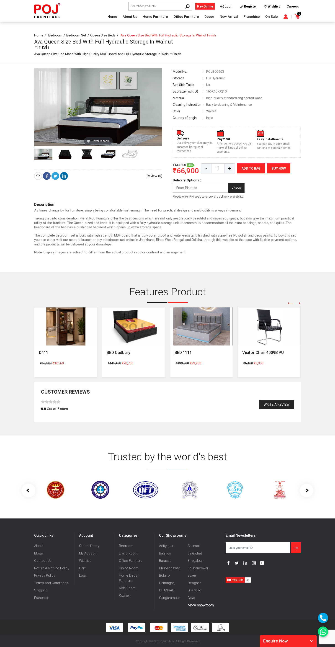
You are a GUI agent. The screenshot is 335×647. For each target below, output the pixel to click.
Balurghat (195, 553)
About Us (130, 17)
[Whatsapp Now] (323, 631)
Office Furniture (186, 17)
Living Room (128, 553)
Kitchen (125, 595)
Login (83, 575)
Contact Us (43, 561)
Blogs (38, 553)
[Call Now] (323, 618)
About (38, 546)
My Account (88, 553)
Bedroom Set (76, 35)
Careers (293, 6)
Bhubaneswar (169, 568)
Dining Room (128, 568)
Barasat (165, 561)
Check (236, 187)
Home (112, 17)
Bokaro (164, 575)
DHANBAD (166, 590)
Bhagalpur (195, 561)
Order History (89, 546)
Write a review (276, 404)
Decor (209, 17)
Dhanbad (194, 590)
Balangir (165, 553)
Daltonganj (167, 583)
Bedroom (55, 35)
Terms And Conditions (51, 583)
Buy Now (279, 168)
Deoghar (194, 583)
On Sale (271, 17)
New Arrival (229, 17)
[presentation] (290, 303)
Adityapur (166, 546)
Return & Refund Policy (51, 568)
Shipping (41, 590)
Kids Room (127, 588)
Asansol (194, 546)
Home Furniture (155, 17)
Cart (82, 568)
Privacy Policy (44, 575)
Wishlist (85, 561)
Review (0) (154, 176)
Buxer (192, 575)
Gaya (191, 598)
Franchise (252, 17)
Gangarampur (169, 598)
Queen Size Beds (103, 35)
